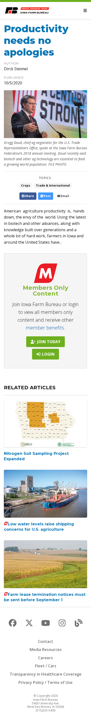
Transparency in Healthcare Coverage (46, 674)
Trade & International (53, 185)
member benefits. (45, 327)
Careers (45, 657)
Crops (25, 185)
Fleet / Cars (45, 666)
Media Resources (46, 649)
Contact (45, 641)
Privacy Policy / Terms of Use (45, 682)
